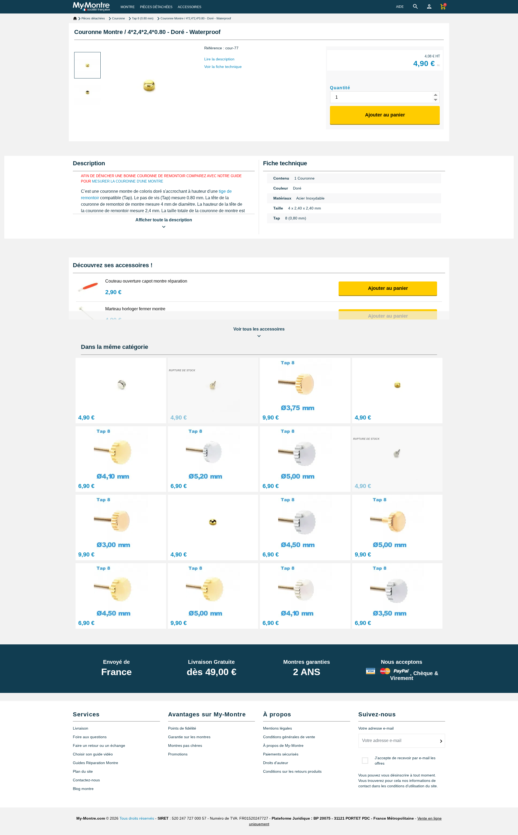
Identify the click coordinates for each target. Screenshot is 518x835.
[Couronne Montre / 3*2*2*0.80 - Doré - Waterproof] (397, 384)
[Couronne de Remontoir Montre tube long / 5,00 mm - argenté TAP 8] (305, 453)
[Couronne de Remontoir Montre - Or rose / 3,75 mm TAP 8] (305, 384)
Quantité (340, 87)
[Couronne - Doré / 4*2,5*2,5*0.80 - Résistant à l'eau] (213, 521)
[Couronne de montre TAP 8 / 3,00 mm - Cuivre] (121, 521)
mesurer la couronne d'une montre (127, 181)
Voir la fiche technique (223, 66)
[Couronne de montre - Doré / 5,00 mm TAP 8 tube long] (213, 589)
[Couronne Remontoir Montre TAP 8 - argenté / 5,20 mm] (213, 453)
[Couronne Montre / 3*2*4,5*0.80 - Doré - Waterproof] (213, 384)
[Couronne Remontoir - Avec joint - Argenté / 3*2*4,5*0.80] (397, 453)
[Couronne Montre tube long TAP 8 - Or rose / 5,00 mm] (397, 521)
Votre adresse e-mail (376, 728)
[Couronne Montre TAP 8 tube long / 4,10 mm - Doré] (121, 453)
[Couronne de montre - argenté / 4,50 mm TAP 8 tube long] (305, 521)
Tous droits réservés (137, 818)
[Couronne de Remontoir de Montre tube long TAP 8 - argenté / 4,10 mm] (305, 589)
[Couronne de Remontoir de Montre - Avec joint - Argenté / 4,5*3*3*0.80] (121, 384)
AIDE (400, 7)
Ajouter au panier (385, 115)
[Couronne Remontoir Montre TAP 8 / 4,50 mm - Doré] (121, 589)
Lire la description (219, 59)
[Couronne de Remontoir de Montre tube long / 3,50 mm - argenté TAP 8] (397, 589)
